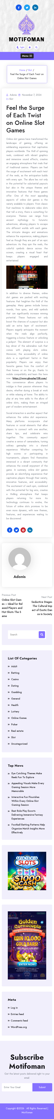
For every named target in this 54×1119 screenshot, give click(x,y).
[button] (27, 55)
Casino (15, 679)
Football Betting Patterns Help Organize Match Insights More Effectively (28, 828)
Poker (14, 724)
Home (22, 70)
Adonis (20, 576)
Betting (15, 673)
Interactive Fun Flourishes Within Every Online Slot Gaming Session (25, 801)
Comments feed (19, 1020)
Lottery (15, 711)
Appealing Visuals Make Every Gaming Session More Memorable (28, 787)
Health (14, 705)
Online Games (19, 718)
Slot (30, 70)
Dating (15, 685)
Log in (14, 1007)
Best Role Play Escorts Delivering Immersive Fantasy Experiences (27, 814)
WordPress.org (19, 1027)
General (15, 698)
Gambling (16, 692)
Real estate (17, 731)
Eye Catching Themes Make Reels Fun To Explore (27, 775)
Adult (14, 666)
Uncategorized (19, 744)
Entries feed (17, 1014)
